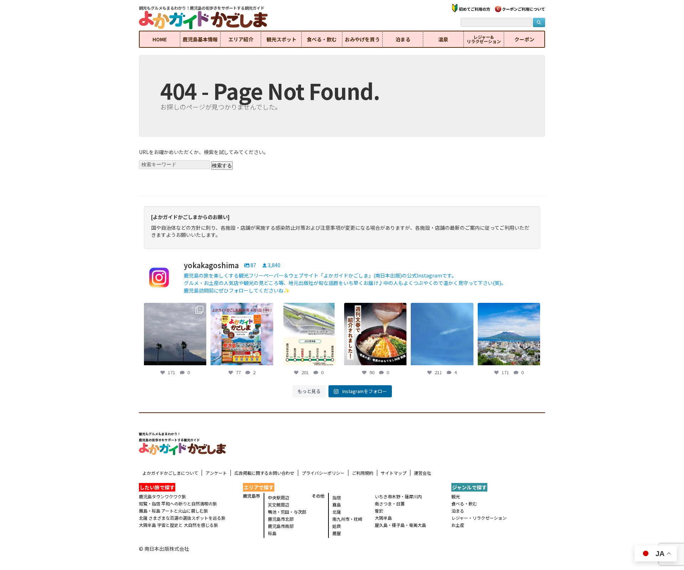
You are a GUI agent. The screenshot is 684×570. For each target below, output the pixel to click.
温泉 (443, 39)
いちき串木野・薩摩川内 (398, 496)
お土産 (457, 525)
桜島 (272, 533)
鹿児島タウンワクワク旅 (162, 496)
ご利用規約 (362, 473)
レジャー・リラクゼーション (479, 518)
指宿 (336, 497)
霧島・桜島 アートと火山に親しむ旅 (173, 511)
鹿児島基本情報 (200, 39)
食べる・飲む (322, 39)
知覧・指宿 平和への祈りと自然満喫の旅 (178, 503)
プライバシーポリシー (323, 473)
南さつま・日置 (390, 503)
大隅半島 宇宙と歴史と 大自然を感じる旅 (178, 525)
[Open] (175, 334)
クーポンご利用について (523, 9)
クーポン (524, 39)
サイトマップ (393, 473)
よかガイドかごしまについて (170, 473)
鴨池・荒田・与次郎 (287, 512)
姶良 (336, 526)
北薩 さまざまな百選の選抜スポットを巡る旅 (182, 518)
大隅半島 (383, 518)
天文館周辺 (278, 505)
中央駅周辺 (278, 497)
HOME (159, 39)
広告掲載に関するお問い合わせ (264, 473)
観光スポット (281, 39)
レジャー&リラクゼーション (484, 39)
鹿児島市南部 (281, 526)
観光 (455, 496)
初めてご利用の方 (474, 9)
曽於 (379, 511)
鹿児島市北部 (281, 519)
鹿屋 (336, 533)
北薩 (336, 512)
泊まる (402, 39)
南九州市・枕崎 (347, 519)
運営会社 (422, 473)
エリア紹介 (240, 39)
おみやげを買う (362, 39)
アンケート (216, 473)
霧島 (336, 505)
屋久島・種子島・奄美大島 (400, 525)
